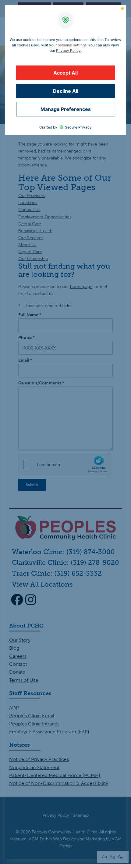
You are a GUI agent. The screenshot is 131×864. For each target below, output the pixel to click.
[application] (65, 432)
